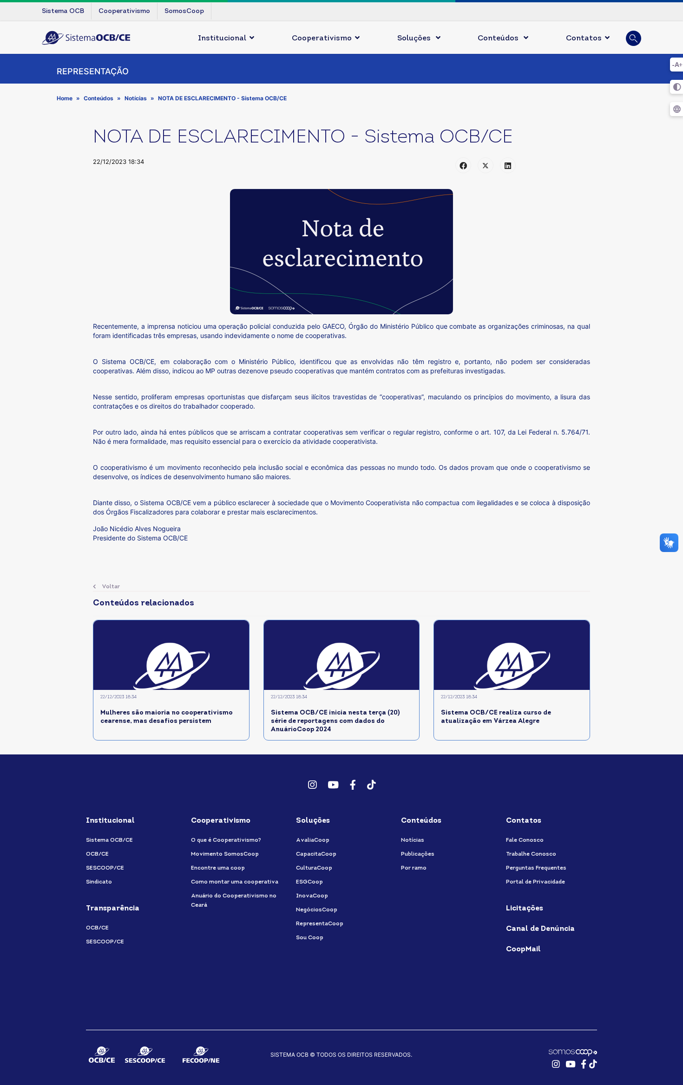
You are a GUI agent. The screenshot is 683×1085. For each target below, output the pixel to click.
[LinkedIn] (508, 165)
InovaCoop (312, 896)
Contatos (584, 38)
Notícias (412, 840)
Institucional (222, 38)
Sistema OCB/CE (109, 840)
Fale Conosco (525, 840)
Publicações (417, 854)
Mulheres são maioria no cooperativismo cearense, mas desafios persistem (166, 717)
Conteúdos (499, 38)
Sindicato (99, 882)
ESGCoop (309, 882)
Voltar (110, 587)
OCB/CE (97, 854)
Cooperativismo (322, 38)
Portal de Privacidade (535, 882)
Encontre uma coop (218, 868)
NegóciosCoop (316, 910)
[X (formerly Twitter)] (485, 165)
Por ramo (414, 868)
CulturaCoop (314, 868)
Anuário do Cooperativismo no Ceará (233, 900)
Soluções (415, 38)
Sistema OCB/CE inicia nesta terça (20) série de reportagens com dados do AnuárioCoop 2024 (335, 721)
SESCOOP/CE (105, 868)
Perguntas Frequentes (536, 868)
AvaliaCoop (312, 840)
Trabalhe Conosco (531, 854)
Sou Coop (309, 938)
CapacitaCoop (316, 854)
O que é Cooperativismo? (226, 840)
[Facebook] (463, 165)
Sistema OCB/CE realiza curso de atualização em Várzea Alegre (496, 717)
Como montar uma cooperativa (234, 882)
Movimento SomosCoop (225, 854)
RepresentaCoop (319, 924)
